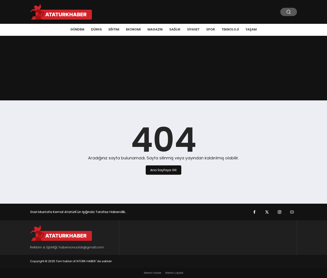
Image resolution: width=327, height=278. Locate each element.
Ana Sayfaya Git (163, 170)
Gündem (77, 29)
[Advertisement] (163, 69)
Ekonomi (133, 29)
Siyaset (193, 29)
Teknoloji (230, 29)
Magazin (155, 29)
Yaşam (251, 29)
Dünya (96, 29)
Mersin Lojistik (174, 273)
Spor (210, 29)
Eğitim (114, 29)
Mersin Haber (152, 273)
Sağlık (174, 29)
